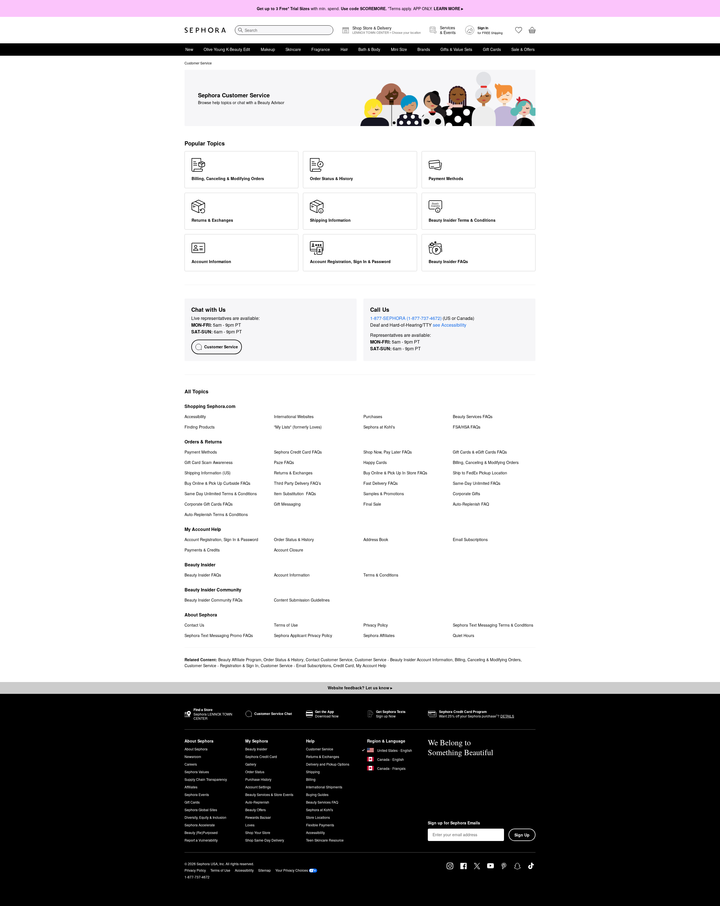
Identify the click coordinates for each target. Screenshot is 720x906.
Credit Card (343, 665)
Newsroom (192, 756)
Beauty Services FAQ (322, 802)
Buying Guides (317, 794)
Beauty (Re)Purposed (201, 832)
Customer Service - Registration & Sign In (221, 665)
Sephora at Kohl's (319, 809)
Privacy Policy (195, 870)
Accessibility (315, 832)
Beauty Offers (255, 809)
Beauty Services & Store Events (269, 794)
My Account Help (371, 665)
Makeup (268, 49)
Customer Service (319, 748)
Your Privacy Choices (291, 870)
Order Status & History (283, 659)
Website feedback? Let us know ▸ (360, 687)
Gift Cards (492, 49)
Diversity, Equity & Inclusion (205, 817)
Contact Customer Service (329, 659)
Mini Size (399, 49)
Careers (190, 764)
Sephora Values (196, 771)
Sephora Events (196, 794)
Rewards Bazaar (258, 817)
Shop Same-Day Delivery (264, 840)
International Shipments (324, 786)
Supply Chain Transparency (205, 779)
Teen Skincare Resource (325, 840)
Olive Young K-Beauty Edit (227, 49)
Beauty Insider (256, 748)
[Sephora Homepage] (205, 30)
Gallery (250, 764)
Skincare (293, 49)
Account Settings (258, 786)
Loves (250, 824)
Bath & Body (369, 49)
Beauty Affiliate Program (239, 659)
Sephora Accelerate (199, 824)
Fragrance (320, 49)
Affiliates (190, 786)
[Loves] (518, 30)
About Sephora (196, 748)
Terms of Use (220, 870)
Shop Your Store (257, 832)
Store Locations (318, 817)
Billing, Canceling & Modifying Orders (488, 659)
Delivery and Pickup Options (327, 764)
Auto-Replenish (257, 802)
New (189, 49)
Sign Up (522, 835)
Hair (344, 49)
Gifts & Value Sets (456, 49)
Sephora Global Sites (200, 809)
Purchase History (258, 779)
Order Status (254, 771)
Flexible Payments (320, 824)
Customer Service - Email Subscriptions (296, 665)
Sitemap (264, 870)
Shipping (313, 771)
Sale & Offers (523, 49)
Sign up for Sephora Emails (454, 823)
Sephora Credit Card (261, 756)
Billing (311, 779)
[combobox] (284, 30)
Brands (423, 49)
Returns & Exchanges (322, 756)
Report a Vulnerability (201, 840)
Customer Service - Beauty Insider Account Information (404, 659)
